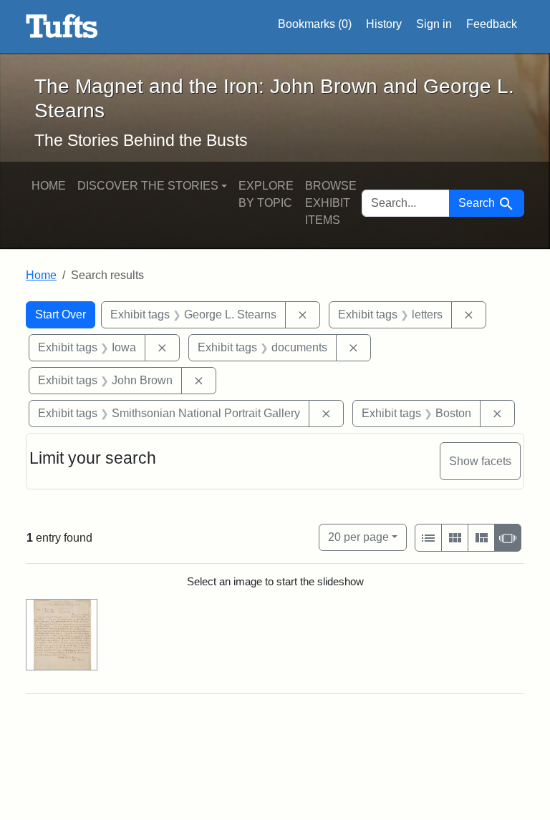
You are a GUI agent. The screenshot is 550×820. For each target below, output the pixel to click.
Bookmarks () (315, 24)
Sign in (434, 24)
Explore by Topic (266, 194)
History (384, 24)
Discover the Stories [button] (147, 186)
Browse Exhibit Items (331, 203)
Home (49, 186)
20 (358, 536)
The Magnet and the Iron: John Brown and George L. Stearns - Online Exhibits (62, 26)
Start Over (60, 314)
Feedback (491, 24)
